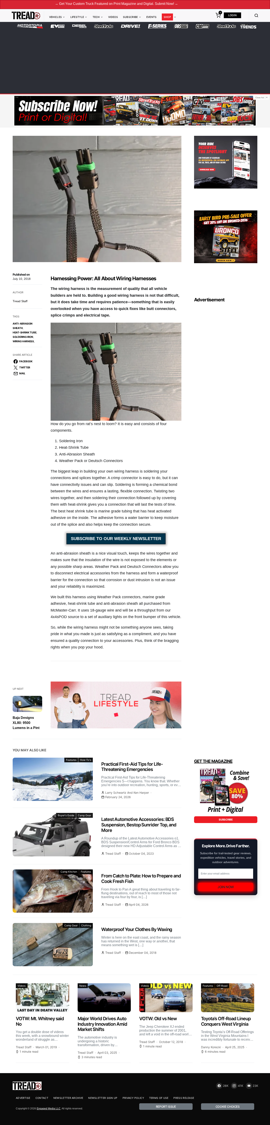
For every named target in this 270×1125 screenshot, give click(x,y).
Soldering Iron (23, 336)
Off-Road (222, 985)
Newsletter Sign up (102, 1097)
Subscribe (130, 17)
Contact (41, 1097)
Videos (113, 17)
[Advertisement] (135, 60)
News (82, 985)
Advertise (23, 1097)
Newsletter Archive (68, 1097)
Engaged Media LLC (49, 1108)
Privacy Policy (133, 1097)
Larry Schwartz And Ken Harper (127, 792)
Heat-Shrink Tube (24, 332)
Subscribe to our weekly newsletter (116, 538)
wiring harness (23, 341)
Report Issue (166, 1106)
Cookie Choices (228, 1106)
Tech (96, 17)
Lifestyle (77, 17)
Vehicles (55, 17)
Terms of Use (159, 1097)
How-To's (85, 759)
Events (151, 17)
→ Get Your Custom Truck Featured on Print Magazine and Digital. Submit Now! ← (69, 3)
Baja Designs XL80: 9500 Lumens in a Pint (26, 723)
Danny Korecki (211, 1047)
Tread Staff (20, 301)
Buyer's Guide (66, 815)
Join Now (225, 887)
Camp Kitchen (69, 871)
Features (71, 759)
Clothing (86, 925)
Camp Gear (84, 815)
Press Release (183, 1097)
